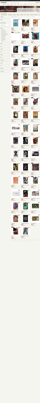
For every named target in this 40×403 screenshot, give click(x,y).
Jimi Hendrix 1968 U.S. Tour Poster (25, 119)
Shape (1, 57)
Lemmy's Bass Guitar (33, 223)
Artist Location (2, 71)
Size (0, 65)
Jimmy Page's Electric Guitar (34, 145)
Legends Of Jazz (23, 41)
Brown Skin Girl (33, 27)
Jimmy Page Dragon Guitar (24, 80)
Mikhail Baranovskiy (13, 41)
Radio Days (22, 28)
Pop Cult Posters (32, 186)
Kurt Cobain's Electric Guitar (24, 210)
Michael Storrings (33, 94)
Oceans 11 (12, 145)
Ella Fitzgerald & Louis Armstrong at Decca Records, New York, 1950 (25, 67)
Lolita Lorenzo (32, 41)
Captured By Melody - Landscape (35, 198)
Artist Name (1, 68)
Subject (1, 43)
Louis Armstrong (33, 158)
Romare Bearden (32, 211)
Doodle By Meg (12, 185)
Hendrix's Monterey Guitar (34, 80)
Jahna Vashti (22, 133)
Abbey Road (22, 27)
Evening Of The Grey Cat (34, 210)
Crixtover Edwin (32, 28)
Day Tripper (12, 27)
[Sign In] (37, 2)
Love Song (12, 198)
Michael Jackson (33, 172)
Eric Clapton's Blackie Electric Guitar (15, 119)
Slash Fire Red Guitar (13, 67)
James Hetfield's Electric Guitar (25, 106)
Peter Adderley (12, 28)
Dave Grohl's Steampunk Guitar (15, 210)
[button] (0, 29)
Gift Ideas (1, 54)
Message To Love (13, 158)
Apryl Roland (32, 133)
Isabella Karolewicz (13, 133)
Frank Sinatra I (13, 80)
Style (1, 46)
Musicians (1, 28)
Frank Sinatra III (13, 223)
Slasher (12, 236)
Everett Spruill (22, 42)
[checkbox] (1, 29)
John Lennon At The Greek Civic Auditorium (25, 198)
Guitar (12, 106)
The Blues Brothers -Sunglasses (25, 223)
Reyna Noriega (22, 94)
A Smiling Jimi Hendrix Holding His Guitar (25, 158)
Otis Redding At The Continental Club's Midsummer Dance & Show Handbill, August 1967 (35, 119)
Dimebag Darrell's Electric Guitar (25, 235)
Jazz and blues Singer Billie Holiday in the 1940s (25, 145)
